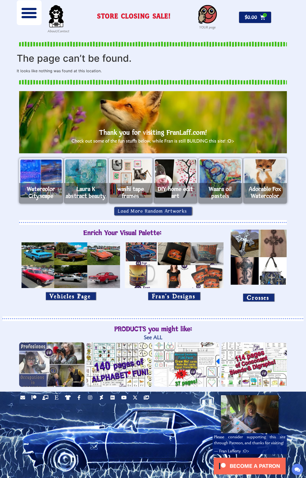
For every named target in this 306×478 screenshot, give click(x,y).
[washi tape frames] (131, 178)
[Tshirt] (69, 399)
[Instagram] (91, 399)
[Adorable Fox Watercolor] (265, 178)
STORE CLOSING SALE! (134, 16)
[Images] (147, 399)
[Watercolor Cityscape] (41, 178)
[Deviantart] (102, 399)
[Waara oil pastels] (220, 178)
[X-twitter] (136, 399)
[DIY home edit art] (175, 178)
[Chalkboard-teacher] (46, 399)
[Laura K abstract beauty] (86, 178)
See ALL (153, 337)
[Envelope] (24, 399)
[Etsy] (57, 399)
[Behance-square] (114, 399)
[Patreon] (35, 399)
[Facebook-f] (80, 399)
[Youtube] (125, 399)
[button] (29, 12)
